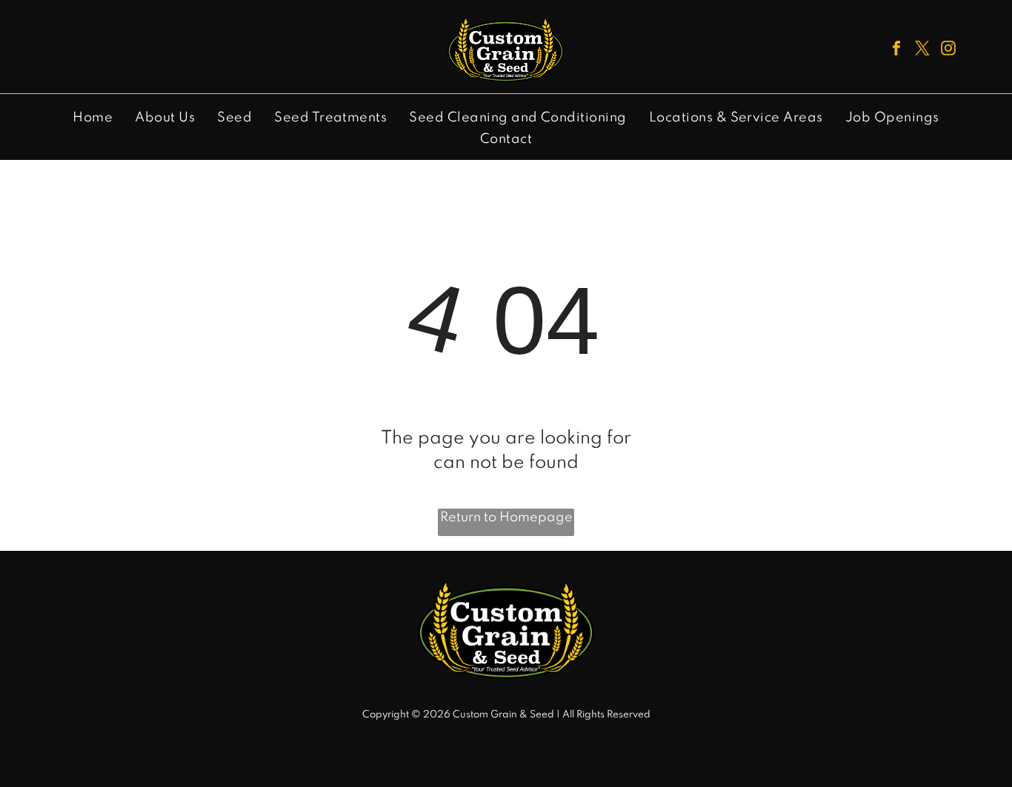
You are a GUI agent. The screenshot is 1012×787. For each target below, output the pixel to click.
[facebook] (896, 50)
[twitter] (922, 50)
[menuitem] (92, 118)
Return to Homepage (506, 517)
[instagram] (948, 50)
